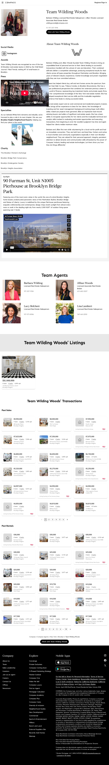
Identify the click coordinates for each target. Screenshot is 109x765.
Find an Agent (34, 688)
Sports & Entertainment (38, 719)
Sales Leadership (9, 668)
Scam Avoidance (74, 679)
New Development (36, 712)
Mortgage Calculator (37, 692)
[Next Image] (32, 367)
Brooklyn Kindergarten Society (12, 163)
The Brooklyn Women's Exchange (13, 153)
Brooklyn (61, 637)
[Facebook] (105, 659)
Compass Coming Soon (38, 668)
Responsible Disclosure (89, 679)
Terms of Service (97, 677)
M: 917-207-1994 (52, 28)
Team (5, 664)
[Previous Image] (4, 367)
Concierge (33, 661)
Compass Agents (42, 637)
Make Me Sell (34, 681)
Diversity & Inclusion (36, 705)
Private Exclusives (35, 664)
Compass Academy (36, 695)
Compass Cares (35, 702)
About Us (6, 661)
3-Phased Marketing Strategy (40, 671)
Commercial (33, 716)
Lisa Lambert (84, 306)
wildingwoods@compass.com (57, 23)
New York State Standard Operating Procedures (71, 742)
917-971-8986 (29, 314)
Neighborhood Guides (37, 709)
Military (31, 723)
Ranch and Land (35, 726)
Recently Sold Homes (37, 733)
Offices (5, 685)
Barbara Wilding (33, 283)
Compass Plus (34, 699)
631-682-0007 (82, 291)
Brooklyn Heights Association (11, 168)
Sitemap (32, 736)
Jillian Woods (85, 283)
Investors (6, 671)
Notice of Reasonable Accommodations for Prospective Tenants (77, 743)
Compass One (34, 678)
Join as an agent (9, 675)
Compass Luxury (35, 685)
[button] (2, 2)
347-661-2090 (82, 314)
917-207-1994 (29, 291)
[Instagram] (105, 654)
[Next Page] (67, 519)
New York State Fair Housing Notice (68, 740)
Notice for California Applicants (85, 682)
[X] (105, 664)
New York (53, 637)
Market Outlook (35, 675)
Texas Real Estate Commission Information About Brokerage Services (78, 734)
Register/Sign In (101, 2)
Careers (6, 678)
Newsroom (7, 688)
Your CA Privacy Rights (86, 684)
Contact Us (7, 681)
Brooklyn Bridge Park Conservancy (14, 158)
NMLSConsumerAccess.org (91, 753)
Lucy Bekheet (32, 306)
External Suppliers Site (37, 729)
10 (66, 629)
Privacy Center (61, 679)
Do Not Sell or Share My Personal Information (73, 677)
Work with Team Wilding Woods (59, 32)
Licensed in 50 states (64, 755)
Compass (32, 637)
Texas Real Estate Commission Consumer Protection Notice (75, 736)
